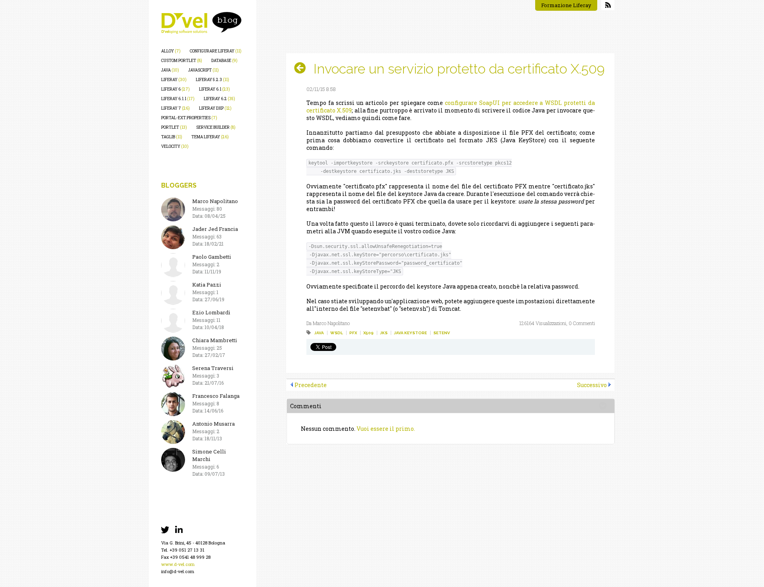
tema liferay (210, 136)
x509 (368, 333)
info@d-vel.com (177, 571)
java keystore (410, 333)
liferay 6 (175, 89)
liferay (174, 79)
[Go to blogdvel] (201, 23)
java (170, 70)
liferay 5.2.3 (212, 79)
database (224, 60)
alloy (171, 51)
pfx (353, 333)
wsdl (336, 333)
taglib (171, 136)
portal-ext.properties (189, 117)
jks (384, 333)
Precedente (310, 385)
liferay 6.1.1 (178, 98)
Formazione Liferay (566, 5)
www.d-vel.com (178, 564)
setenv (441, 333)
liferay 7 (175, 108)
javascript (203, 70)
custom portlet (181, 60)
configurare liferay (216, 51)
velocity (175, 146)
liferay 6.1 (214, 89)
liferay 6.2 (219, 98)
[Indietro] (303, 68)
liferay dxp (215, 108)
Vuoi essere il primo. (386, 428)
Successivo (592, 385)
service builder (216, 127)
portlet (174, 127)
